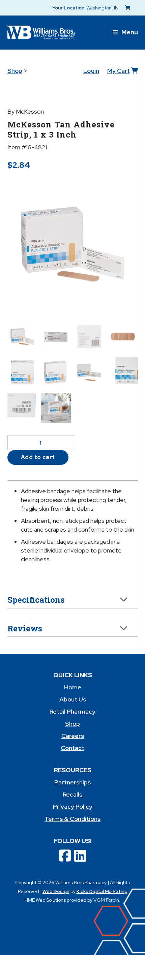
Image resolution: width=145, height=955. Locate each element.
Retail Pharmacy (72, 711)
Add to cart (38, 457)
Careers (72, 736)
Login (91, 70)
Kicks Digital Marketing (102, 891)
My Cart (118, 70)
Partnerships (72, 782)
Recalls (72, 794)
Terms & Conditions (72, 819)
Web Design (55, 891)
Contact (72, 748)
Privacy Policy (72, 806)
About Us (72, 699)
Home (72, 687)
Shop (14, 70)
